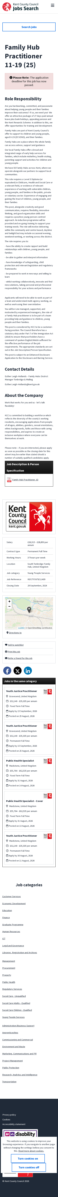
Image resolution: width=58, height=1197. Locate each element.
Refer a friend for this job (20, 658)
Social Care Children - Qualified (17, 1010)
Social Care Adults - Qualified (16, 1003)
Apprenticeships (10, 1032)
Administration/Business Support (18, 1025)
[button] (29, 610)
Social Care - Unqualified (14, 996)
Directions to (15, 632)
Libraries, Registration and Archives (19, 952)
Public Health (8, 982)
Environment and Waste (13, 1046)
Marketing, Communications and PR (19, 1053)
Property (6, 975)
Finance (6, 917)
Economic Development (14, 903)
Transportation (9, 1081)
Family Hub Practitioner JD (25, 479)
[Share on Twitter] (18, 671)
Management (8, 961)
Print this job (14, 651)
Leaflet (21, 627)
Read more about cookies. (31, 1150)
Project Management (12, 1060)
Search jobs (29, 27)
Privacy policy (9, 1114)
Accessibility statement (13, 1124)
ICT (3, 938)
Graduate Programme (12, 924)
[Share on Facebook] (7, 671)
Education (7, 910)
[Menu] (53, 5)
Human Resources (11, 931)
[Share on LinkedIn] (28, 671)
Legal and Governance (13, 945)
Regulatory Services (12, 989)
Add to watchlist (16, 644)
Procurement (8, 968)
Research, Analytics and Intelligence (19, 1074)
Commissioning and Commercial (17, 1039)
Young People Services (13, 1017)
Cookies (6, 1119)
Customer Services (11, 896)
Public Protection (10, 1067)
